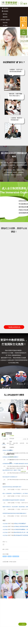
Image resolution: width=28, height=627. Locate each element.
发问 (9, 443)
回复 (15, 443)
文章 (22, 443)
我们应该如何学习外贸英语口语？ (10, 476)
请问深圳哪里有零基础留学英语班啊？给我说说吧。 (14, 500)
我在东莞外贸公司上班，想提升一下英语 (12, 470)
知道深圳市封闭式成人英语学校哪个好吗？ (12, 486)
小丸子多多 (5, 523)
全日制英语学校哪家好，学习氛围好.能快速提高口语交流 (15, 463)
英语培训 (4, 556)
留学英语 (9, 556)
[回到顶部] (23, 32)
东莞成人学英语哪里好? (8, 450)
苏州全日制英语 (16, 556)
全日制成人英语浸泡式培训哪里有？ (11, 457)
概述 (4, 443)
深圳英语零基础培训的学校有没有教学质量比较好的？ (15, 513)
